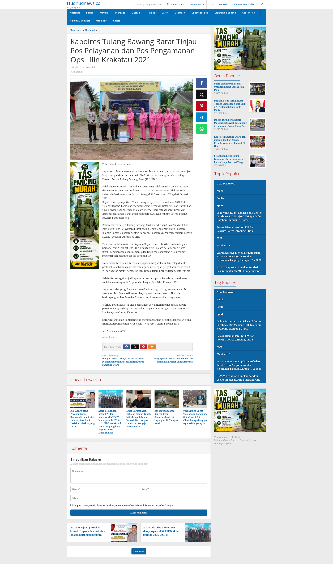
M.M (219, 238)
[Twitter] (135, 346)
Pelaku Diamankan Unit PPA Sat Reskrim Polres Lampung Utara (235, 229)
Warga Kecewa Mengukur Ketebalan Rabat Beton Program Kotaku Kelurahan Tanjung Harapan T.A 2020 (239, 256)
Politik (220, 198)
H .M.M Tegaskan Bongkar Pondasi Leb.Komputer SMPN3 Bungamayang (238, 269)
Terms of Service (248, 440)
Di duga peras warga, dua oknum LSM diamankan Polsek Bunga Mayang (173, 358)
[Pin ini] (201, 106)
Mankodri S (223, 245)
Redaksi (236, 437)
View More (138, 551)
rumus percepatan (223, 443)
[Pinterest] (143, 346)
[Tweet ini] (201, 94)
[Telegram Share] (201, 117)
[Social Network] (262, 4)
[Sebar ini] (201, 83)
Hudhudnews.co (83, 3)
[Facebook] (126, 346)
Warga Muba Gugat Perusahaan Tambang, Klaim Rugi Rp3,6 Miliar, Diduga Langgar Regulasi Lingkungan (195, 417)
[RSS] (152, 346)
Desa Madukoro (226, 183)
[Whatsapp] (201, 129)
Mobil (220, 190)
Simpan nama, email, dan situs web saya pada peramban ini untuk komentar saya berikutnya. (123, 505)
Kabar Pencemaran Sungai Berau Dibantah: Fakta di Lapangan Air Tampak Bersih (166, 417)
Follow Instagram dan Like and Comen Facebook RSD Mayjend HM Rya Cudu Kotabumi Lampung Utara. (239, 216)
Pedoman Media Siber (225, 440)
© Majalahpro (221, 437)
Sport (220, 205)
